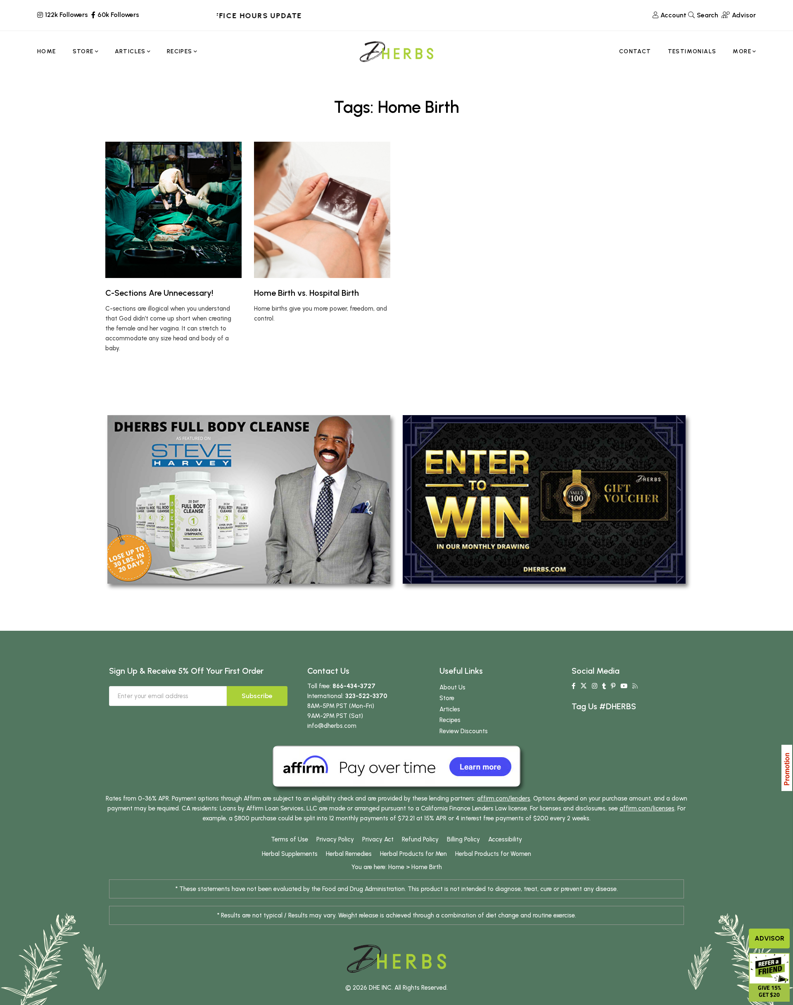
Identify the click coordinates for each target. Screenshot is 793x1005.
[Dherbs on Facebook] (573, 686)
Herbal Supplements (290, 854)
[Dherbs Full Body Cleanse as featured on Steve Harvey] (248, 499)
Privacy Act (378, 839)
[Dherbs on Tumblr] (604, 686)
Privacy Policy (335, 839)
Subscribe (257, 696)
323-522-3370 (366, 696)
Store (446, 698)
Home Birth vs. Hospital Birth (306, 293)
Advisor (769, 938)
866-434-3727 (353, 686)
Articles (449, 709)
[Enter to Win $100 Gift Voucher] (544, 499)
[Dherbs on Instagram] (594, 686)
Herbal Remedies (349, 854)
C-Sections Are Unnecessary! (159, 293)
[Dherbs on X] (583, 686)
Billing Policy (463, 839)
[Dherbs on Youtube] (623, 686)
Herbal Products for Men (413, 854)
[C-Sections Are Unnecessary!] (173, 210)
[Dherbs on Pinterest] (613, 686)
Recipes (450, 720)
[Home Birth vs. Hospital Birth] (322, 210)
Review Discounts (463, 731)
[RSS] (635, 686)
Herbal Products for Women (493, 854)
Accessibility (505, 839)
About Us (452, 687)
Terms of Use (289, 839)
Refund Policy (420, 839)
